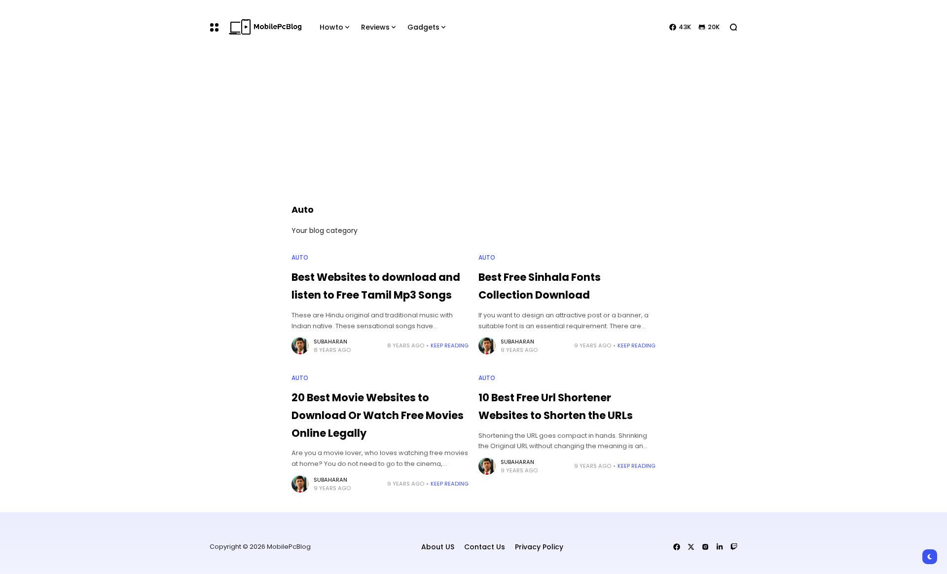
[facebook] (676, 546)
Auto (299, 258)
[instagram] (705, 546)
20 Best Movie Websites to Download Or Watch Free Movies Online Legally (377, 415)
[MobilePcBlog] (265, 27)
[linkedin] (719, 546)
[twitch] (733, 546)
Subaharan (330, 341)
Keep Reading (450, 345)
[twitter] (691, 546)
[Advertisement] (473, 128)
